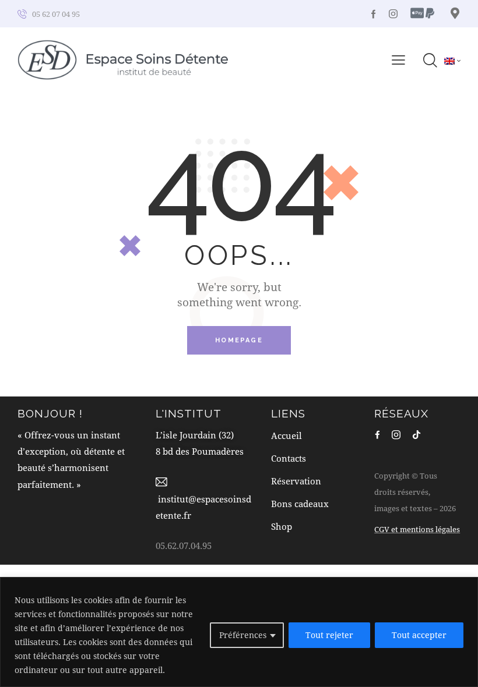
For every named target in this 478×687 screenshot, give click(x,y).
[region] (239, 632)
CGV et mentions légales (417, 529)
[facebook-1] (374, 13)
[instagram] (393, 13)
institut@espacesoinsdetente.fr (203, 506)
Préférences (242, 634)
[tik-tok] (416, 434)
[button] (398, 59)
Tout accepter (419, 634)
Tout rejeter (329, 634)
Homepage (239, 340)
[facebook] (377, 434)
